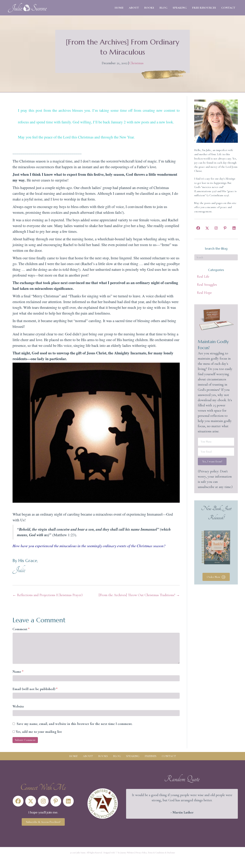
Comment (21, 629)
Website (18, 706)
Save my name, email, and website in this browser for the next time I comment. (74, 724)
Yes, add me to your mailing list (38, 732)
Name (18, 671)
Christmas (136, 63)
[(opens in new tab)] (102, 803)
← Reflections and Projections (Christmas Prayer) (48, 595)
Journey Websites (127, 852)
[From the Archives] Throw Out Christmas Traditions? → (139, 595)
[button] (198, 228)
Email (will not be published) (35, 689)
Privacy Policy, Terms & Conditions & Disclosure (155, 852)
